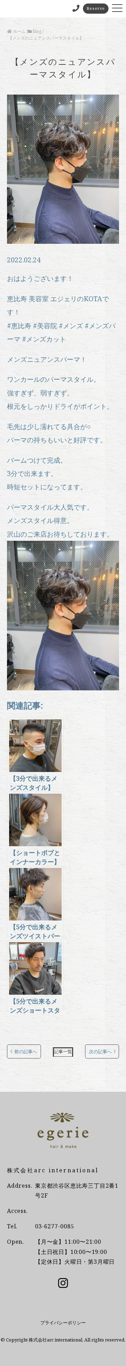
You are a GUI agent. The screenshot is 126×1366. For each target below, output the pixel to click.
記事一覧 (63, 1051)
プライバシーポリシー (63, 1322)
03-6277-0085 (54, 1226)
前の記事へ (25, 1051)
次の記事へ (100, 1051)
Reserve (95, 8)
